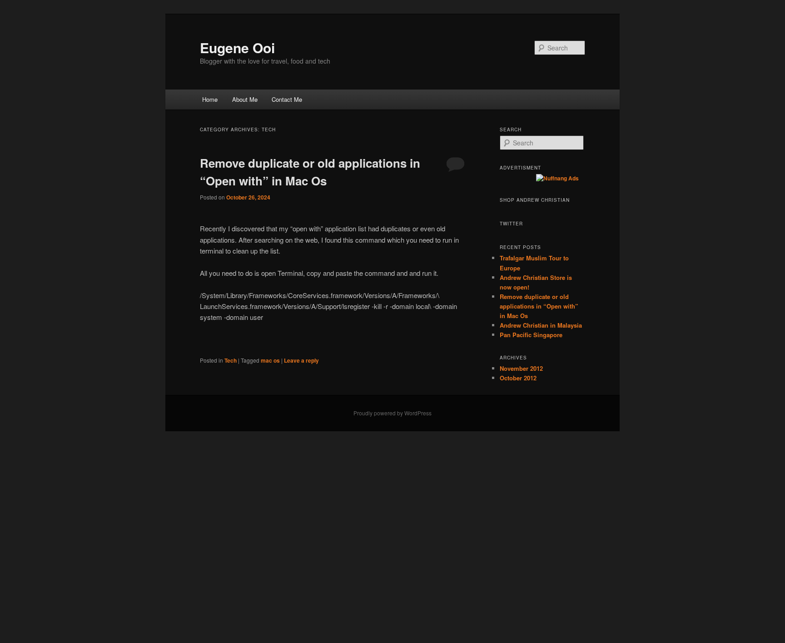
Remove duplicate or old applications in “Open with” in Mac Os (539, 306)
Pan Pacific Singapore (531, 334)
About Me (245, 99)
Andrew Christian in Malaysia (541, 325)
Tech (230, 360)
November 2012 (521, 368)
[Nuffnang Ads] (557, 178)
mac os (270, 360)
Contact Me (287, 99)
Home (210, 99)
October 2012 (518, 378)
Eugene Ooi (237, 47)
